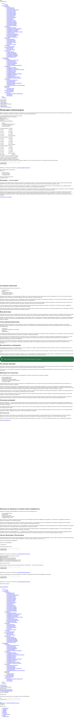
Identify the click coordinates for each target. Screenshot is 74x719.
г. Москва (4, 711)
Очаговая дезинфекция (11, 35)
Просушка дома (10, 48)
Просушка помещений (9, 47)
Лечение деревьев (10, 51)
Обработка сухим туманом (12, 37)
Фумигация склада (10, 88)
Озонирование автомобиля (12, 54)
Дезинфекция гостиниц (11, 71)
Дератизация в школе (11, 81)
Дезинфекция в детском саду (12, 68)
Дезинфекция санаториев (12, 74)
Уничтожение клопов (11, 11)
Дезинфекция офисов (11, 72)
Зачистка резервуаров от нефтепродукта (15, 93)
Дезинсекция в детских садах (12, 60)
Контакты (4, 97)
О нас (3, 3)
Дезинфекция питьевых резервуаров (14, 77)
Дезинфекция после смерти (12, 30)
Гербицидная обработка (11, 52)
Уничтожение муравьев (11, 17)
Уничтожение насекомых (12, 25)
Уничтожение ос (10, 19)
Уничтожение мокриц (11, 15)
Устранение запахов (11, 46)
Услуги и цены (5, 5)
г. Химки (4, 715)
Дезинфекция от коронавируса (13, 29)
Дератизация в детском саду (12, 79)
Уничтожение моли (11, 16)
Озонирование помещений (12, 55)
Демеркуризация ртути (11, 56)
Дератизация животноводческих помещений (16, 85)
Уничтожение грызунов (11, 42)
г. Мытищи (4, 712)
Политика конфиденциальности (6, 690)
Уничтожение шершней (11, 24)
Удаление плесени (10, 32)
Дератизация (7, 38)
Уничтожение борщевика (12, 53)
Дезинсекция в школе (11, 61)
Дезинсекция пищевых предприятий (14, 65)
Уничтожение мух (10, 18)
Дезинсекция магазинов (11, 62)
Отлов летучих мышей (11, 44)
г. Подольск (4, 713)
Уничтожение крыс (11, 39)
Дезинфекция (7, 26)
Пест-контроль (10, 95)
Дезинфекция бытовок (11, 67)
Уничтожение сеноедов (11, 21)
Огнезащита (9, 94)
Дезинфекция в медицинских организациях (15, 69)
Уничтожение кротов (11, 41)
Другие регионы (5, 716)
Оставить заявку (3, 163)
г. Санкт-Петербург (6, 714)
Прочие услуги (8, 50)
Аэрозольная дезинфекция (12, 33)
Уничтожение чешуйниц (12, 23)
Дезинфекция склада (11, 75)
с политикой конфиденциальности (23, 167)
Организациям (5, 57)
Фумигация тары (10, 89)
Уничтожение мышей (11, 40)
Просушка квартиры (11, 49)
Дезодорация (7, 45)
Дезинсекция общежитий (12, 63)
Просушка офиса (10, 91)
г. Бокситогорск (5, 708)
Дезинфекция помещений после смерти (15, 31)
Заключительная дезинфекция (13, 34)
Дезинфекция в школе (11, 70)
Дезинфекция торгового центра (13, 76)
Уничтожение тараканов (12, 22)
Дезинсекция (7, 6)
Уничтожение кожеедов (11, 12)
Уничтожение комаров (11, 13)
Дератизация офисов (11, 82)
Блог (3, 96)
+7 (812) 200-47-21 (3, 102)
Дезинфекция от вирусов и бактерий (14, 28)
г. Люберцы (4, 710)
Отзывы (6, 4)
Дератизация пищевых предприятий (14, 83)
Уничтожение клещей (11, 10)
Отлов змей (9, 43)
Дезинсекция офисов (11, 64)
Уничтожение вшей (11, 8)
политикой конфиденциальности (12, 702)
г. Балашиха (4, 709)
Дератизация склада (11, 84)
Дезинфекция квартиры (11, 27)
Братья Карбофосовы (4, 586)
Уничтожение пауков (11, 20)
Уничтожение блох (10, 7)
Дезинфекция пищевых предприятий (14, 73)
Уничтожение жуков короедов (13, 9)
